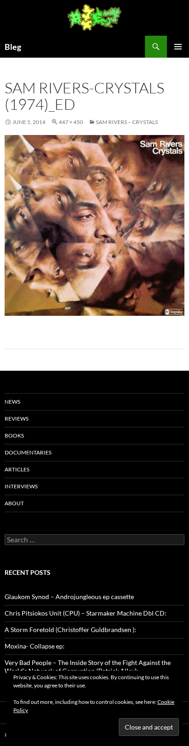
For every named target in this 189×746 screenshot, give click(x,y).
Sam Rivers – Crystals (127, 122)
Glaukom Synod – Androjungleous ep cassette (69, 596)
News (12, 401)
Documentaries (28, 452)
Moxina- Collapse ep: (35, 646)
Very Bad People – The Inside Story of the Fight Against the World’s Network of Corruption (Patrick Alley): (88, 667)
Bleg (13, 47)
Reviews (16, 418)
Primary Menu (178, 47)
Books (14, 435)
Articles (17, 469)
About (14, 503)
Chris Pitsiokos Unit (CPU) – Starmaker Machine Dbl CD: (86, 613)
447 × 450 (71, 122)
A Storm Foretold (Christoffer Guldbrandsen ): (70, 629)
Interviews (21, 486)
